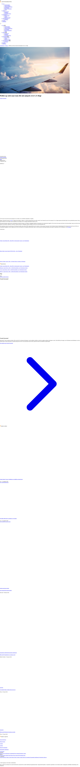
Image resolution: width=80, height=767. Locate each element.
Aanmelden (4, 21)
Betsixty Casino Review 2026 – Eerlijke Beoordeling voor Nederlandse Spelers (13, 271)
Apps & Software (7, 5)
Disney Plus (13, 755)
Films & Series (6, 15)
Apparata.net (2, 45)
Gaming (5, 16)
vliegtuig (6, 276)
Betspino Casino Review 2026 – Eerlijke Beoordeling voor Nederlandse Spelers (14, 267)
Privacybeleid (16, 753)
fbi (0, 276)
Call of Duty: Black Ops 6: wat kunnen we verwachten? (8, 518)
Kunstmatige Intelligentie (34, 757)
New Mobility (6, 7)
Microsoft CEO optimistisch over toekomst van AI (7, 654)
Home (1, 753)
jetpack (2, 276)
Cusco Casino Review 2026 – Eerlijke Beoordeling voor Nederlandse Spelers (13, 269)
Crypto (5, 9)
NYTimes (69, 227)
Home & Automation (8, 8)
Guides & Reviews (5, 18)
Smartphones (6, 11)
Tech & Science (7, 4)
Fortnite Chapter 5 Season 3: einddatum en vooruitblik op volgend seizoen (11, 479)
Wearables (6, 12)
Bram (1, 159)
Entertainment (4, 14)
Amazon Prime (2, 755)
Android (6, 755)
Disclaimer (21, 753)
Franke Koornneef (3, 98)
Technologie (41, 757)
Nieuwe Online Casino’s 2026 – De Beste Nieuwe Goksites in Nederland (12, 261)
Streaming (6, 19)
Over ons (4, 753)
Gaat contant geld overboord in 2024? (6, 590)
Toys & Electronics (7, 13)
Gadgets (3, 10)
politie (4, 276)
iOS (18, 755)
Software (45, 757)
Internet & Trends (7, 17)
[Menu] (0, 0)
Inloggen (3, 20)
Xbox (24, 755)
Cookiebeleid (12, 753)
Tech (3, 3)
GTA (11, 220)
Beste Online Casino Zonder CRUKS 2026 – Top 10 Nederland (11, 251)
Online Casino (8, 757)
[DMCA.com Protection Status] (1, 760)
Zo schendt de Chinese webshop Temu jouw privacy (8, 689)
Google (16, 755)
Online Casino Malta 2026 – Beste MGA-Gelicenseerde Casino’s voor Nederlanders (14, 240)
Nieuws (6, 45)
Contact (24, 753)
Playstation (21, 755)
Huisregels (8, 753)
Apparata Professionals (8, 6)
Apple (9, 755)
